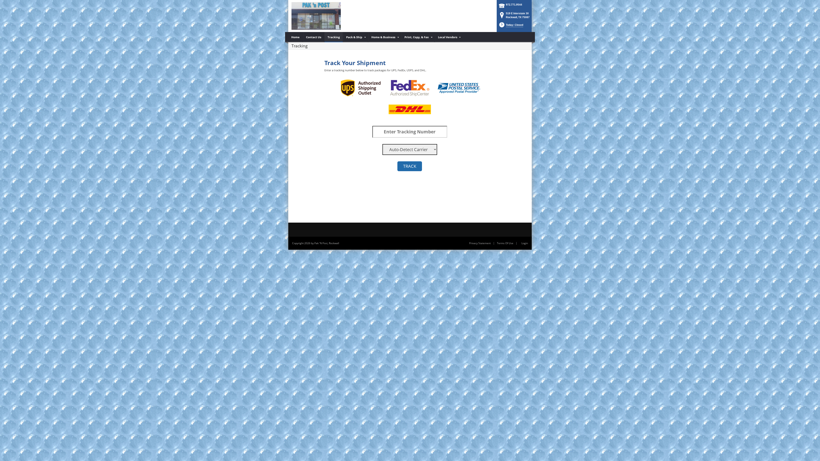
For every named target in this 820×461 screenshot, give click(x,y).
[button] (510, 26)
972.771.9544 (514, 4)
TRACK (409, 166)
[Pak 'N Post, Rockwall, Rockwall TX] (316, 16)
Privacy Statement (480, 243)
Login (524, 243)
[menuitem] (295, 37)
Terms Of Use (505, 243)
